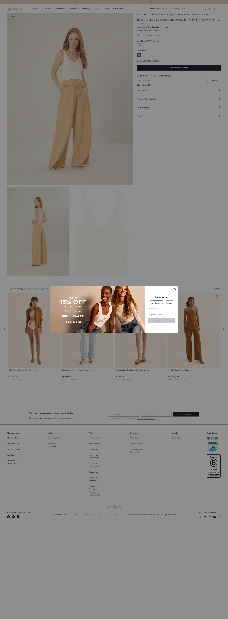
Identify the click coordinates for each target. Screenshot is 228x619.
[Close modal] (175, 289)
